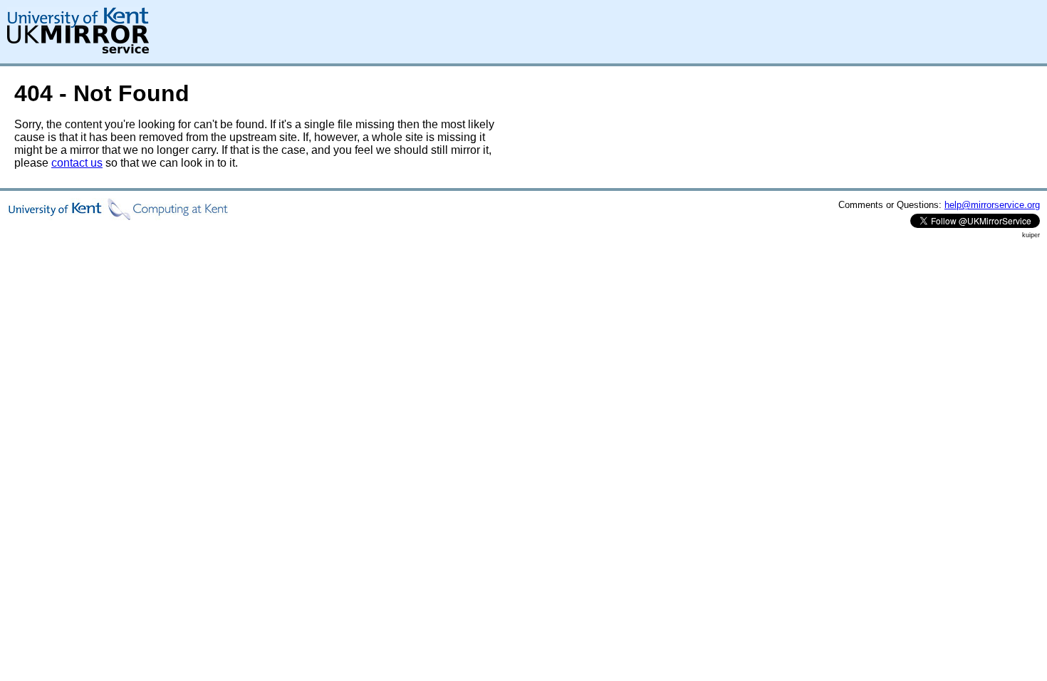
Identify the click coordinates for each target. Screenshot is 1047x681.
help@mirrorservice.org (992, 204)
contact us (77, 163)
